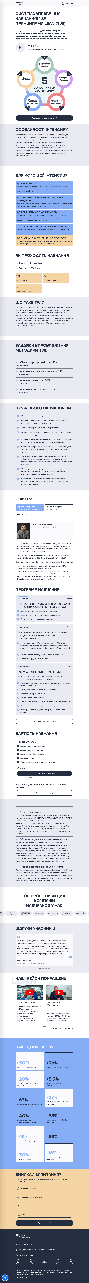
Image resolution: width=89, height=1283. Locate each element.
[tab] (40, 968)
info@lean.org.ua (26, 1255)
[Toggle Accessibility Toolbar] (5, 1278)
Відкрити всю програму (45, 721)
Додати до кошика (46, 773)
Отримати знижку (44, 793)
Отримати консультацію (42, 118)
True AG (26, 1277)
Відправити (43, 1223)
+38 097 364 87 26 (27, 1244)
